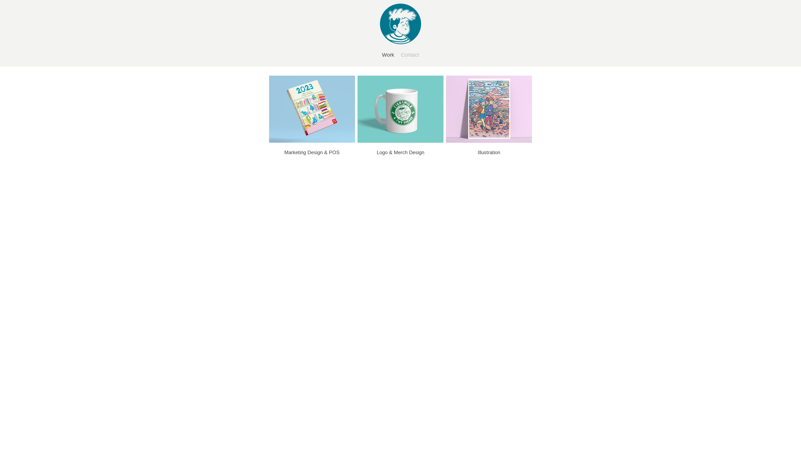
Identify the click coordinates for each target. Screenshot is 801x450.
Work (388, 55)
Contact (410, 55)
